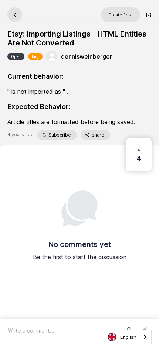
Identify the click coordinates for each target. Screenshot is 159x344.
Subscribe (59, 135)
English (128, 337)
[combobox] (128, 337)
